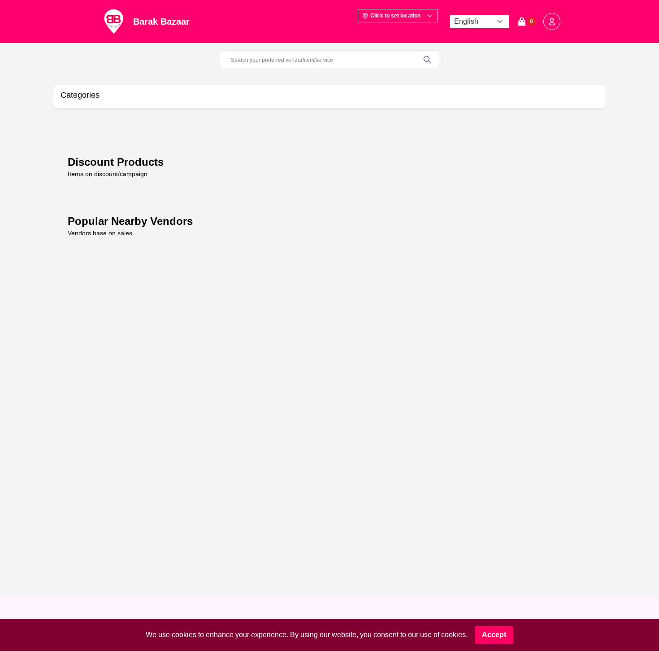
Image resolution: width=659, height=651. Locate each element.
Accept (494, 634)
